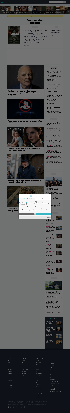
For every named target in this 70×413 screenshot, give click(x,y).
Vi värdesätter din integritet (27, 198)
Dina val (43, 198)
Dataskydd (49, 217)
